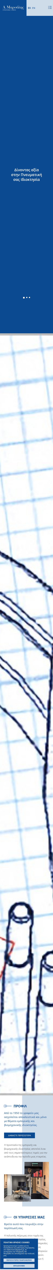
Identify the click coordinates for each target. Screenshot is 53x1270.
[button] (24, 297)
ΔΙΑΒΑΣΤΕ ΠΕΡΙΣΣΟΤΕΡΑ (19, 1135)
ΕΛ (29, 8)
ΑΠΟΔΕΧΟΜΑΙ (19, 1266)
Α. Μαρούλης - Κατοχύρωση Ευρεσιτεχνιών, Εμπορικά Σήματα (13, 8)
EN (33, 8)
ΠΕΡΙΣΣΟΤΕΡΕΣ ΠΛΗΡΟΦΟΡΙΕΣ (19, 1260)
